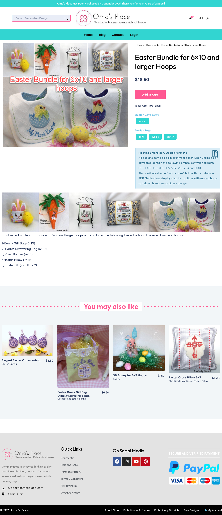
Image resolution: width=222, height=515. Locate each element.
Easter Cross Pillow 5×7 (185, 377)
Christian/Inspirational (69, 395)
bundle (155, 136)
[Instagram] (126, 461)
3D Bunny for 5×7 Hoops (130, 375)
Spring (13, 363)
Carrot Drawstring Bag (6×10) (25, 249)
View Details (27, 343)
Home (141, 45)
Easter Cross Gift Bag (72, 392)
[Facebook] (117, 461)
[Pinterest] (145, 461)
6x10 (141, 136)
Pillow (205, 381)
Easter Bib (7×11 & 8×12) (21, 265)
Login (205, 18)
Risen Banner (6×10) (18, 254)
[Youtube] (136, 461)
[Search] (66, 18)
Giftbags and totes (67, 398)
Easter (142, 121)
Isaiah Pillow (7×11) (18, 260)
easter (170, 136)
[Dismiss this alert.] (215, 153)
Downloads (152, 45)
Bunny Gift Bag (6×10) (19, 243)
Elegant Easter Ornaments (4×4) (24, 360)
